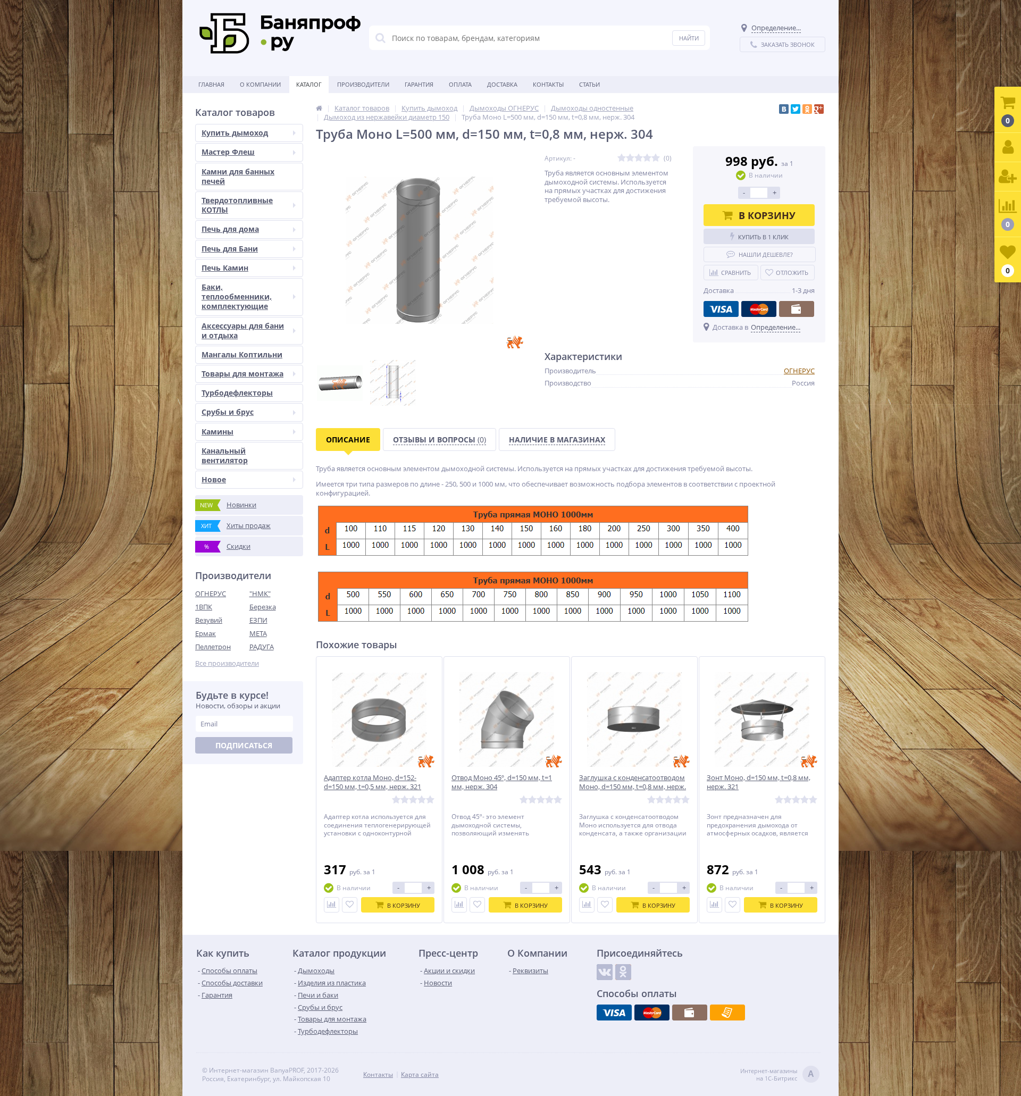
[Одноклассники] (807, 109)
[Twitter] (795, 109)
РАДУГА (261, 646)
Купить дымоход (235, 133)
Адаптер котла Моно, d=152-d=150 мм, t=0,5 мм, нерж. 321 (372, 782)
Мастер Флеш (228, 152)
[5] (655, 158)
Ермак (205, 633)
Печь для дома (230, 229)
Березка (262, 607)
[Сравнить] (331, 905)
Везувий (208, 620)
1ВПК (203, 607)
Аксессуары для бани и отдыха (243, 330)
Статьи (589, 84)
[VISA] (721, 309)
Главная (211, 84)
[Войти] (1007, 147)
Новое (214, 479)
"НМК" (260, 593)
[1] (621, 158)
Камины (217, 431)
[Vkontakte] (605, 972)
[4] (647, 158)
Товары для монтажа (242, 374)
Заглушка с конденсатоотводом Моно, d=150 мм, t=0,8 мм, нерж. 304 (632, 786)
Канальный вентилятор (225, 455)
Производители (363, 84)
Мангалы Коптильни (242, 354)
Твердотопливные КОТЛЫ (237, 205)
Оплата (460, 84)
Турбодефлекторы (237, 393)
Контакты (548, 84)
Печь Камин (225, 268)
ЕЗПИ (258, 620)
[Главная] (319, 108)
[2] (630, 158)
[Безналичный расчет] (727, 1012)
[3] (638, 158)
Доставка (502, 84)
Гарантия (419, 84)
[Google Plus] (819, 109)
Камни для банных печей (238, 176)
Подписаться (243, 745)
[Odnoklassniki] (623, 972)
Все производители (227, 663)
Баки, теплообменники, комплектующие (237, 296)
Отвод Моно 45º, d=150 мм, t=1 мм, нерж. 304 (501, 782)
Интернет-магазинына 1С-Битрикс (777, 1074)
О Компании (260, 84)
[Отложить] (349, 905)
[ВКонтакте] (784, 109)
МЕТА (258, 633)
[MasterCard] (758, 309)
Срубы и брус (228, 412)
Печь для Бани (230, 249)
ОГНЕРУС (210, 593)
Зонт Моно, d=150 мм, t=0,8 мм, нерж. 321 (758, 782)
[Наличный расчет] (796, 309)
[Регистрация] (1007, 176)
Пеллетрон (213, 646)
